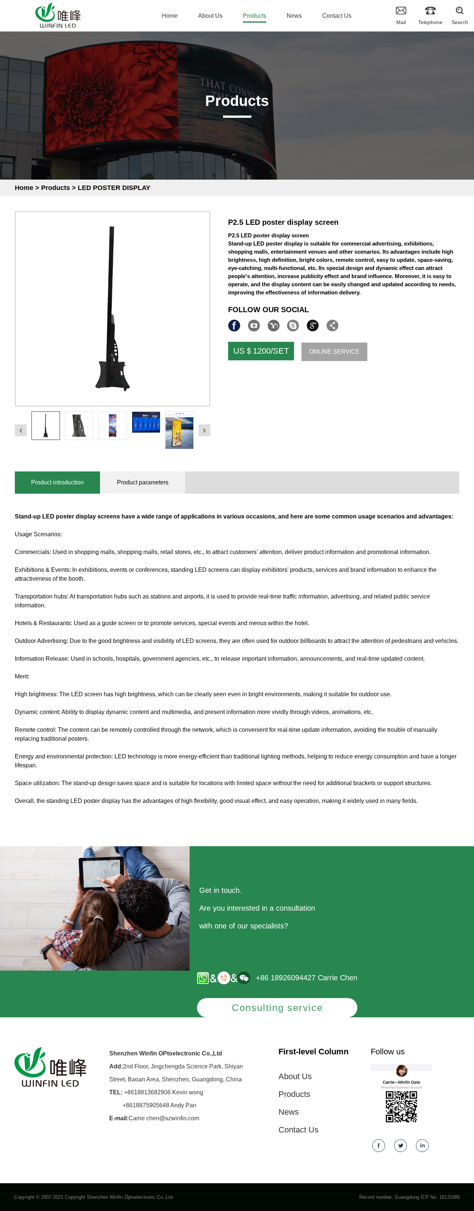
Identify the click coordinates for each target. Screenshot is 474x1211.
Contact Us (298, 1129)
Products (55, 187)
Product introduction (57, 482)
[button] (21, 430)
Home (24, 187)
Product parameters (142, 482)
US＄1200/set (261, 351)
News (288, 1112)
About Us (295, 1076)
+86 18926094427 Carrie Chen (306, 978)
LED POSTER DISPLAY (114, 187)
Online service (334, 351)
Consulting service (277, 1007)
